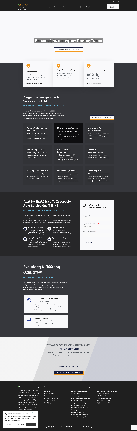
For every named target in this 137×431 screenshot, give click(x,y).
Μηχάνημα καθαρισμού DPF (78, 405)
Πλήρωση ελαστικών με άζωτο (79, 417)
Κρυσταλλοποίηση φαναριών (79, 391)
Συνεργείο (43, 7)
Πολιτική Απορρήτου (16, 420)
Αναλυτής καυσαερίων (77, 412)
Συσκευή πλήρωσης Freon (78, 396)
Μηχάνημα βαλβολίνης (77, 400)
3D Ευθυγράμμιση (75, 393)
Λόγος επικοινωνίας (89, 231)
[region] (20, 419)
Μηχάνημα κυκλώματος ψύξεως (80, 398)
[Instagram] (116, 1)
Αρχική (36, 7)
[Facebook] (113, 1)
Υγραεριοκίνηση (53, 7)
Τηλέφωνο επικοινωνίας (91, 224)
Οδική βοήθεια (89, 7)
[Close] (34, 412)
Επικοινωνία (99, 7)
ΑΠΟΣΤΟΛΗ (88, 242)
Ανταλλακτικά (63, 7)
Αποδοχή (31, 424)
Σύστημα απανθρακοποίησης (79, 403)
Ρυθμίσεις (10, 424)
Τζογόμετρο (74, 410)
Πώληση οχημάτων (50, 400)
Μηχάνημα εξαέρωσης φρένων (79, 414)
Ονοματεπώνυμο (88, 216)
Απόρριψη (21, 424)
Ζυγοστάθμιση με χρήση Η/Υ (79, 407)
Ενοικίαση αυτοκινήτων (76, 7)
